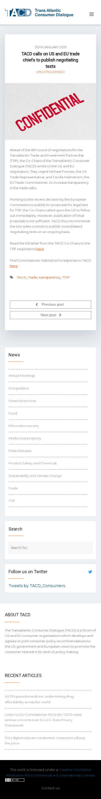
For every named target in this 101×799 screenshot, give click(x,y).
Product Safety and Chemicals (33, 463)
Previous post (52, 304)
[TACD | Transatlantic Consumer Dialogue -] (39, 13)
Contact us (50, 788)
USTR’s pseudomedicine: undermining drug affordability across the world (39, 699)
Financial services (22, 401)
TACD (21, 277)
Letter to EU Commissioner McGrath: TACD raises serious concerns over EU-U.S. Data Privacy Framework (43, 720)
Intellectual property (25, 438)
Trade (32, 277)
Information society (24, 426)
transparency (50, 277)
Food (13, 413)
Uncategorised (50, 72)
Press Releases (20, 451)
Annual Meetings (22, 375)
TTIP (65, 277)
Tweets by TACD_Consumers (37, 585)
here (40, 249)
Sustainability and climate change (35, 476)
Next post (49, 315)
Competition (19, 388)
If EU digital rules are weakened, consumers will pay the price (45, 740)
